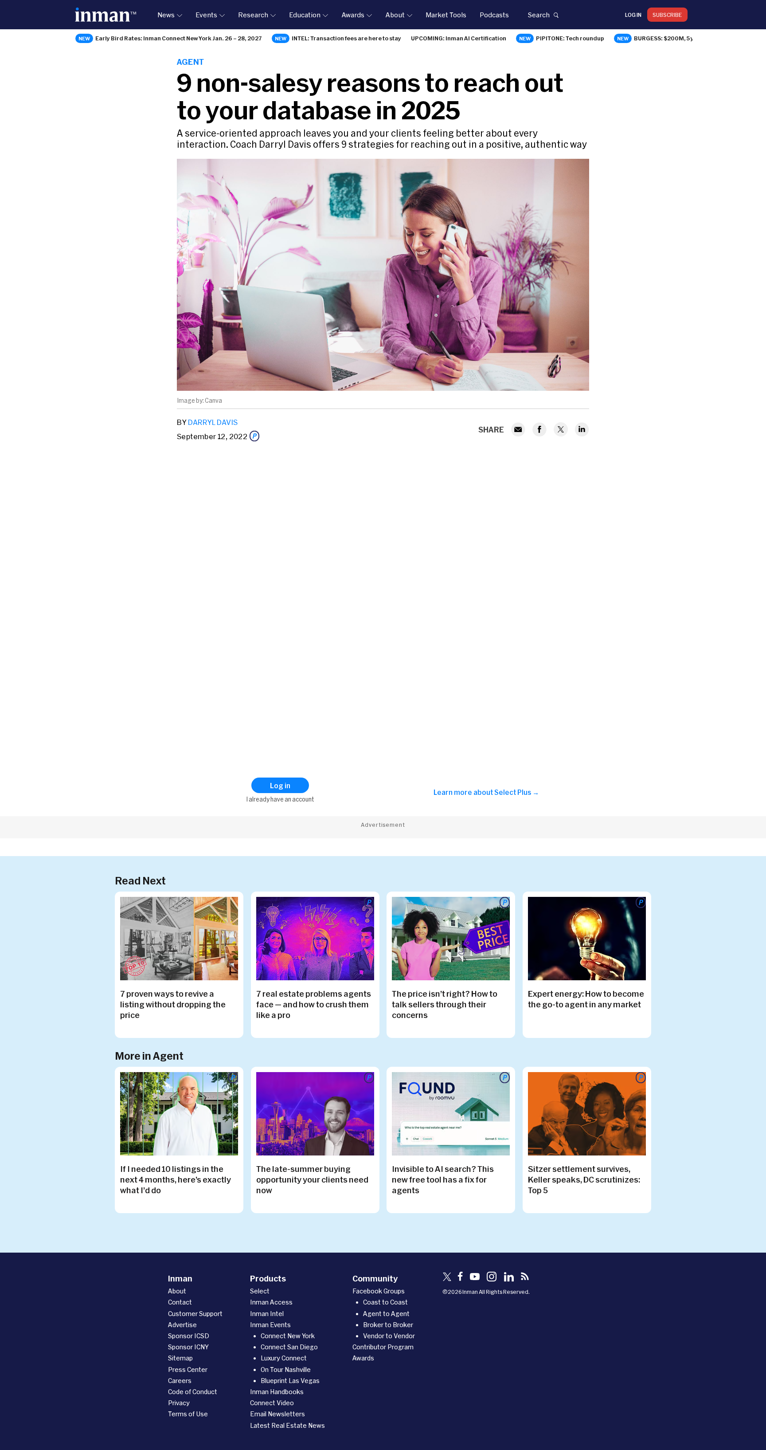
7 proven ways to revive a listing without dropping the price (173, 1004)
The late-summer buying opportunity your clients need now (312, 1179)
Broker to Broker (388, 1324)
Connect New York (288, 1336)
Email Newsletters (277, 1414)
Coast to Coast (385, 1302)
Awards (352, 15)
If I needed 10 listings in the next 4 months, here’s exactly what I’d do (175, 1179)
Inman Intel (267, 1313)
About (395, 15)
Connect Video (272, 1403)
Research (253, 15)
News (166, 15)
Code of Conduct (192, 1391)
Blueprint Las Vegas (290, 1380)
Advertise (182, 1324)
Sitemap (180, 1358)
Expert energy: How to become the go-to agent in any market (586, 999)
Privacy (179, 1403)
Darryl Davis (213, 422)
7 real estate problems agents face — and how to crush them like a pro (313, 1004)
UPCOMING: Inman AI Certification (458, 38)
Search (539, 15)
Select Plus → (516, 792)
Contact (180, 1302)
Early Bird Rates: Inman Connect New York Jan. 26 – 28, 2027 (178, 38)
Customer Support (195, 1313)
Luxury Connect (284, 1358)
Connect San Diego (289, 1347)
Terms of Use (188, 1414)
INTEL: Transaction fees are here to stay (346, 38)
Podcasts (494, 15)
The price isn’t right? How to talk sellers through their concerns (444, 1004)
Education (304, 15)
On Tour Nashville (286, 1369)
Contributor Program (383, 1347)
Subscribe (667, 15)
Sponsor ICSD (188, 1336)
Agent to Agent (386, 1313)
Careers (180, 1380)
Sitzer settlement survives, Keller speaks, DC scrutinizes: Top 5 (584, 1179)
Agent (190, 62)
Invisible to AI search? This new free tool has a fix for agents (443, 1179)
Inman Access (271, 1302)
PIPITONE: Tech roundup (570, 38)
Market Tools (446, 15)
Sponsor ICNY (188, 1347)
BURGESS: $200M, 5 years (670, 38)
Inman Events (270, 1324)
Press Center (187, 1369)
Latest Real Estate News (287, 1425)
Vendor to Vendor (389, 1336)
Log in (633, 15)
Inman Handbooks (277, 1391)
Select (260, 1291)
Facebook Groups (378, 1291)
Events (206, 15)
